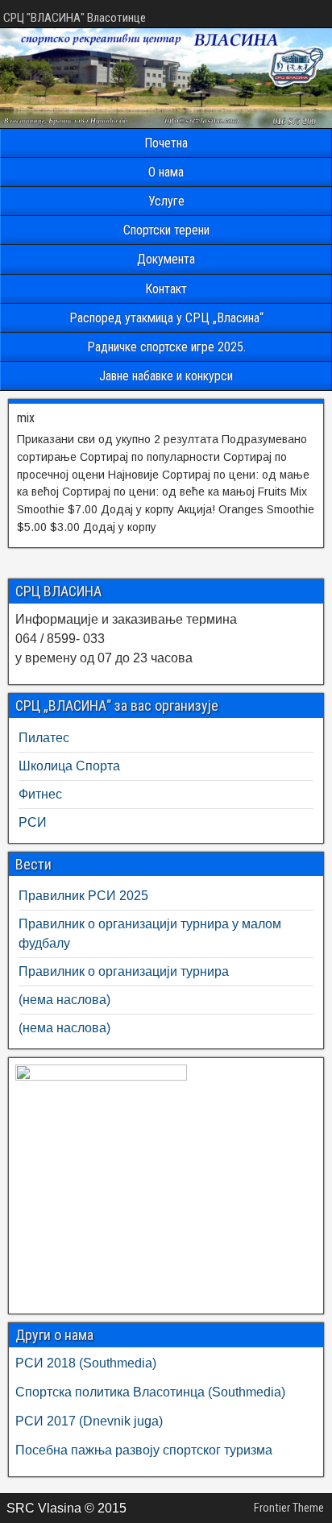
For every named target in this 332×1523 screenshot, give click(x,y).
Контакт (166, 289)
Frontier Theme (289, 1507)
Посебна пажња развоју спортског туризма (143, 1450)
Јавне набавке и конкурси (166, 376)
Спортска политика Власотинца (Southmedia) (150, 1392)
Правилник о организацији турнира (124, 971)
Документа (166, 259)
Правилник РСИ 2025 (83, 896)
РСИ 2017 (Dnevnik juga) (89, 1421)
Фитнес (40, 794)
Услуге (166, 201)
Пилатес (44, 738)
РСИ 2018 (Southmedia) (85, 1363)
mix (26, 417)
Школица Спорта (69, 766)
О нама (166, 172)
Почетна (166, 143)
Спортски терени (166, 230)
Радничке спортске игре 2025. (166, 347)
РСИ (33, 822)
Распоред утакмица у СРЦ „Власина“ (166, 318)
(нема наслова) (64, 999)
